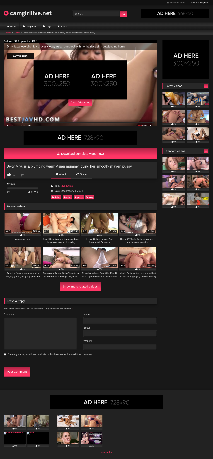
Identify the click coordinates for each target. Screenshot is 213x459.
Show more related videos (80, 286)
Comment (9, 314)
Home (13, 26)
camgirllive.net (30, 13)
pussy (80, 197)
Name (87, 314)
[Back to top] (203, 450)
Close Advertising (80, 102)
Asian (17, 33)
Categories (31, 26)
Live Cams (67, 186)
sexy (91, 197)
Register (204, 2)
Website (87, 341)
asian (68, 197)
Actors (64, 26)
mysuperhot (106, 452)
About (62, 174)
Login (192, 2)
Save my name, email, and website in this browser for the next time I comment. (51, 354)
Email (87, 327)
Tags (48, 26)
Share (83, 174)
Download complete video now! (82, 153)
